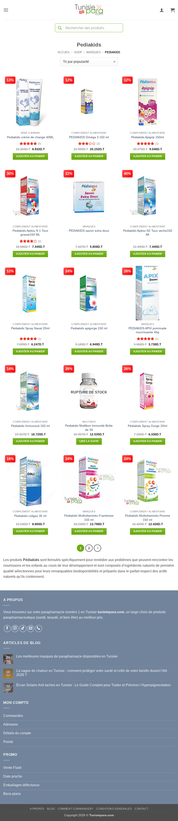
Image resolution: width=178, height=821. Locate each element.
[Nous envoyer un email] (30, 628)
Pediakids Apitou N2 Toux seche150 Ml (147, 232)
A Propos (37, 808)
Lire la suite (89, 441)
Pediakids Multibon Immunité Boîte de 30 (89, 427)
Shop (78, 52)
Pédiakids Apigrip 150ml (147, 137)
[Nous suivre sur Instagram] (15, 628)
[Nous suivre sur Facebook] (7, 628)
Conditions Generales (114, 808)
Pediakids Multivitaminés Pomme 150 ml (147, 517)
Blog (51, 808)
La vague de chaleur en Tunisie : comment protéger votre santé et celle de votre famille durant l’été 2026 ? (91, 673)
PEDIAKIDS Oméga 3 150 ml (89, 137)
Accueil (64, 52)
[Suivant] (97, 548)
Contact (141, 808)
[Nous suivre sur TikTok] (22, 628)
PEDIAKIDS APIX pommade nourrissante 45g (147, 330)
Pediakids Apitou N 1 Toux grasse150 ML (30, 232)
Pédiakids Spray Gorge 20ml (147, 426)
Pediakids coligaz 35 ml (30, 516)
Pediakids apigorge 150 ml (89, 328)
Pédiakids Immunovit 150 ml (30, 426)
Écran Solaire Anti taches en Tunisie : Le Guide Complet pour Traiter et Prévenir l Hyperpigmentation (93, 685)
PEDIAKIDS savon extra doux (89, 230)
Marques (93, 52)
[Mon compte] (162, 10)
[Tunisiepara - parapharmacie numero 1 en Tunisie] (89, 10)
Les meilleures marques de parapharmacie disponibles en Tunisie (67, 656)
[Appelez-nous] (38, 628)
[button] (5, 10)
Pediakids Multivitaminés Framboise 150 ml (89, 517)
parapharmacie (52, 612)
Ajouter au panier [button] (30, 156)
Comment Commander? (75, 808)
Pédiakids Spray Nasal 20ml (30, 328)
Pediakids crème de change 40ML (30, 137)
